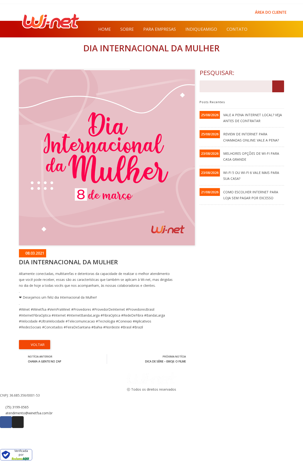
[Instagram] (278, 29)
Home (104, 29)
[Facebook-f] (268, 29)
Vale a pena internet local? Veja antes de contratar (252, 118)
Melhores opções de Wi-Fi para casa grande (251, 156)
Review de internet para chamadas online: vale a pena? (251, 137)
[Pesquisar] (278, 86)
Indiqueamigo (201, 29)
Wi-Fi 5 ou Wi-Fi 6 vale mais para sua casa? (251, 175)
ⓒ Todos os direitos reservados (151, 389)
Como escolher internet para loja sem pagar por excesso (250, 195)
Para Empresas (159, 29)
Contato (237, 29)
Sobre (127, 29)
